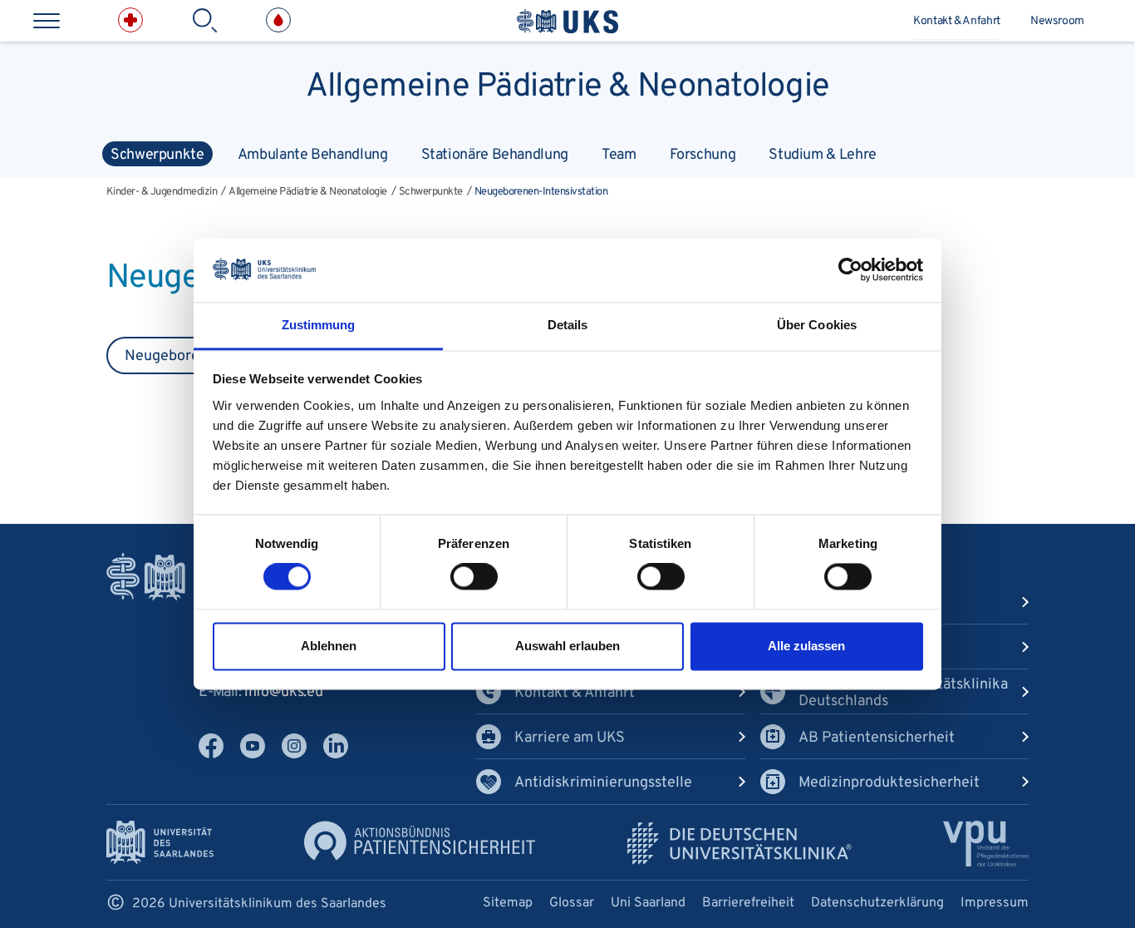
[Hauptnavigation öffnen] (46, 21)
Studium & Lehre (823, 155)
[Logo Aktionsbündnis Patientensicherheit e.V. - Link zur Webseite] (419, 840)
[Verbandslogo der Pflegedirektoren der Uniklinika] (986, 843)
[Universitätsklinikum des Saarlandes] (567, 21)
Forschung (703, 155)
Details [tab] (568, 325)
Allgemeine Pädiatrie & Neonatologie (567, 83)
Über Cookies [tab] (817, 325)
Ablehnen (328, 646)
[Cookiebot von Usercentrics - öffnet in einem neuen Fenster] (850, 270)
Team (619, 155)
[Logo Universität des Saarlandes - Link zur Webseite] (160, 841)
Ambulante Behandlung (313, 155)
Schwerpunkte (157, 155)
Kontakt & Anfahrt (956, 21)
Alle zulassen (806, 646)
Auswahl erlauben (567, 646)
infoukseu (283, 692)
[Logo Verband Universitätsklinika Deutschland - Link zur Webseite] (739, 843)
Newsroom (1057, 21)
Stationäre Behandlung (494, 155)
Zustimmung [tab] (319, 325)
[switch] (474, 577)
